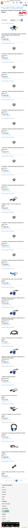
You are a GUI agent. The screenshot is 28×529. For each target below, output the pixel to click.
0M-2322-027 (4, 130)
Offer (3, 499)
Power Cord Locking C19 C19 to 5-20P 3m (12, 338)
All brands (4, 506)
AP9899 (3, 280)
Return (3, 496)
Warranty (4, 494)
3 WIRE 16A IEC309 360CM (8, 376)
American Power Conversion (17, 8)
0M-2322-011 (4, 74)
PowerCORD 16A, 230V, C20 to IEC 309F (12, 279)
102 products (4, 20)
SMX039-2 (4, 434)
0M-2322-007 (4, 55)
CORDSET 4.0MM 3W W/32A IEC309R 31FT (13, 166)
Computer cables (20, 7)
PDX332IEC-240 (5, 321)
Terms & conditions (6, 521)
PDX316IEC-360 (5, 378)
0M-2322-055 (4, 262)
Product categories (6, 503)
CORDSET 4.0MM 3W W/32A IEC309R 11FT (13, 72)
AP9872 (3, 397)
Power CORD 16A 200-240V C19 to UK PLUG (13, 471)
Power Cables (6, 8)
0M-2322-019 (4, 93)
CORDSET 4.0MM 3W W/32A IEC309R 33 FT (13, 185)
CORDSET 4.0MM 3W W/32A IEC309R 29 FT (13, 147)
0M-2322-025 (4, 112)
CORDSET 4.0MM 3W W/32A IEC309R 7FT (12, 53)
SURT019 (4, 454)
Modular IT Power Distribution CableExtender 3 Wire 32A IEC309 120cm (13, 298)
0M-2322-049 (4, 224)
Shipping (4, 492)
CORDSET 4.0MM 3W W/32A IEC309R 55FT (13, 260)
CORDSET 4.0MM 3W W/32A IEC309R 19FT (13, 91)
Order (3, 487)
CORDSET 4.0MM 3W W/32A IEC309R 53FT (13, 241)
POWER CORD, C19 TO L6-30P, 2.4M (11, 204)
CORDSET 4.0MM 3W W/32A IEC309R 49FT (13, 222)
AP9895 (3, 473)
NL (23, 5)
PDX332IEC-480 (5, 359)
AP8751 (3, 339)
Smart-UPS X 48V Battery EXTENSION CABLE (13, 433)
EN (26, 5)
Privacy (3, 516)
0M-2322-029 (4, 149)
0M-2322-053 (4, 243)
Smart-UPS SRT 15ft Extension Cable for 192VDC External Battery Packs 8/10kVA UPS (14, 34)
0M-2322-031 (4, 168)
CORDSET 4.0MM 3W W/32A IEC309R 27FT (13, 129)
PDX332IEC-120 (5, 300)
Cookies (4, 518)
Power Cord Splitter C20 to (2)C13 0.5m (11, 414)
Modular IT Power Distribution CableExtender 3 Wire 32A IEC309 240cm (13, 318)
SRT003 (3, 36)
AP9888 (3, 416)
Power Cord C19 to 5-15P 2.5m (9, 395)
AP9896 (3, 205)
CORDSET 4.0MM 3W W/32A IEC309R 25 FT (13, 110)
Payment (4, 489)
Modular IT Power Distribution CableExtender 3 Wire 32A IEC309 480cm (13, 357)
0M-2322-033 (4, 187)
